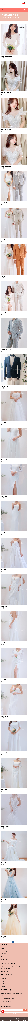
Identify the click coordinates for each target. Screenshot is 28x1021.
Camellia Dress (5, 753)
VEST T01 (3, 313)
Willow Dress (4, 716)
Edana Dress (4, 643)
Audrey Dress (4, 606)
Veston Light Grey (6, 349)
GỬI (25, 1009)
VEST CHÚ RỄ (4, 386)
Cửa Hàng (3, 953)
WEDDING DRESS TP (6, 166)
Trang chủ (4, 9)
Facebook (3, 978)
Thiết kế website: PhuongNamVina (14, 1015)
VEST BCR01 (4, 239)
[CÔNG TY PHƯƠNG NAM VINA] (4, 4)
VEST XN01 (4, 203)
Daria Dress (4, 533)
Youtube (3, 986)
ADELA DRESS (4, 789)
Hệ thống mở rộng (5, 968)
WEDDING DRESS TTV (6, 93)
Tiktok (2, 983)
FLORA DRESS (4, 899)
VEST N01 (3, 276)
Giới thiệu (3, 948)
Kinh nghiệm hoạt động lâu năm (8, 963)
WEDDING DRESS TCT (6, 129)
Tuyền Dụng (4, 951)
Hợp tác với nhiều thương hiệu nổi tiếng (10, 966)
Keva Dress (4, 496)
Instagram (3, 981)
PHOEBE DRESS (5, 826)
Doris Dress (4, 569)
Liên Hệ (2, 956)
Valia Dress (4, 679)
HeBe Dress (4, 423)
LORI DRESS (4, 936)
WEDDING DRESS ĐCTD (7, 56)
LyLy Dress (4, 459)
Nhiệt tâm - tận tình (5, 971)
